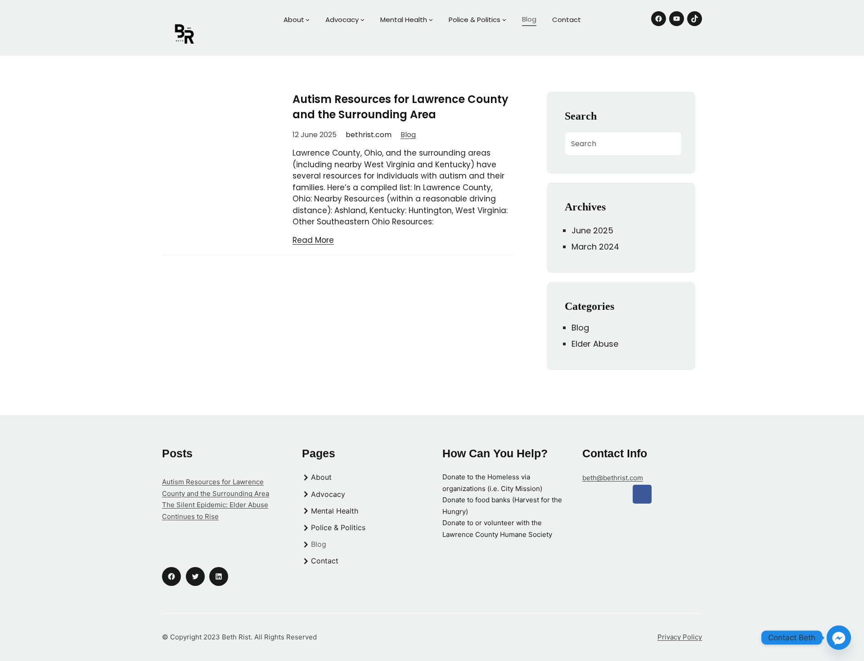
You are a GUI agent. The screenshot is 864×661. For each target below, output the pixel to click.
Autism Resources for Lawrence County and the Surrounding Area (400, 107)
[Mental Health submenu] (431, 20)
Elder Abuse (595, 343)
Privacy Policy (679, 637)
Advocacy (342, 19)
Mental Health (403, 19)
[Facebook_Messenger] (839, 637)
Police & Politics (474, 19)
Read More (313, 240)
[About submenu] (308, 20)
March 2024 (595, 246)
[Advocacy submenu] (362, 20)
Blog (408, 135)
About (294, 19)
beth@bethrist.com (612, 477)
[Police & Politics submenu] (504, 20)
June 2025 (592, 230)
